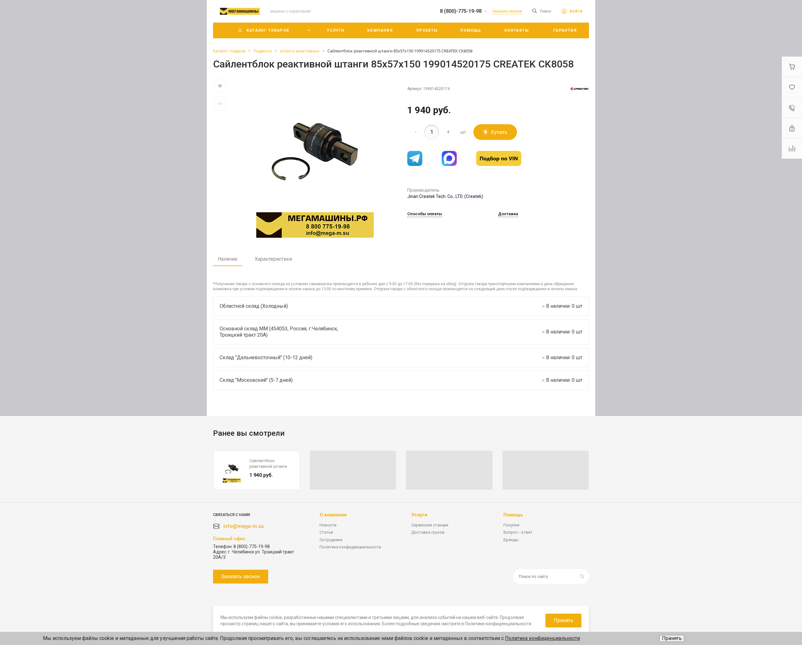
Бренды (510, 539)
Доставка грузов (428, 532)
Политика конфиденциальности (350, 547)
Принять (672, 638)
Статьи (326, 532)
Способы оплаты (424, 214)
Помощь (513, 515)
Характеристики (273, 259)
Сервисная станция (429, 525)
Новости (328, 525)
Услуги (419, 515)
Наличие (227, 259)
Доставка (508, 214)
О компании (333, 515)
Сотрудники (331, 539)
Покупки (511, 525)
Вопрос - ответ (518, 532)
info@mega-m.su (243, 526)
